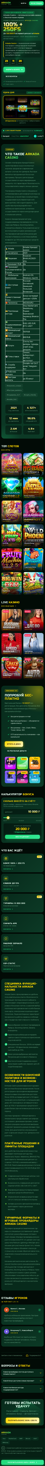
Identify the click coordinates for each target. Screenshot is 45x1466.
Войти (23, 3)
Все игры (5, 450)
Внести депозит (22, 837)
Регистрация (36, 3)
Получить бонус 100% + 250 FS (22, 1420)
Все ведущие (7, 606)
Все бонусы (11, 76)
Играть (36, 1459)
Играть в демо (14, 744)
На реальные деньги (16, 751)
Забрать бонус (13, 69)
